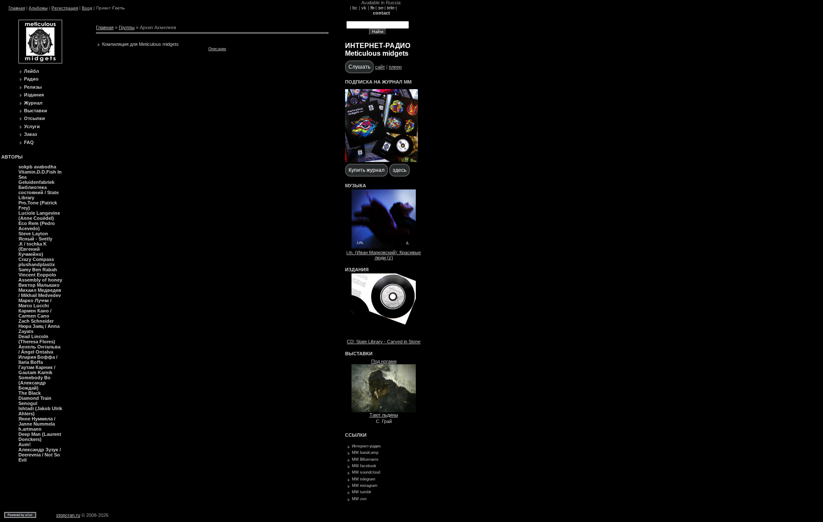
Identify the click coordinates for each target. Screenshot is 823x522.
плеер (395, 66)
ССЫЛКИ (355, 435)
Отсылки (34, 118)
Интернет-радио (366, 446)
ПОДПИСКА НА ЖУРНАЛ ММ (378, 81)
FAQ (29, 142)
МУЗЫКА (355, 185)
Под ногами (383, 361)
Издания (34, 94)
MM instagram (365, 485)
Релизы (33, 87)
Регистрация (64, 8)
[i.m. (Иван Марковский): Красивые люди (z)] (383, 246)
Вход (87, 8)
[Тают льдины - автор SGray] (383, 410)
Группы (127, 27)
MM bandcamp (365, 452)
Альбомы (38, 8)
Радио (31, 78)
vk (363, 7)
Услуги (32, 126)
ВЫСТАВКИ (358, 353)
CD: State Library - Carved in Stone (384, 341)
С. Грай (384, 421)
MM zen (359, 499)
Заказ (30, 134)
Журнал (33, 102)
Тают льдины (383, 414)
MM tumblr (361, 492)
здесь (399, 170)
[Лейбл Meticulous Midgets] (40, 61)
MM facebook (364, 466)
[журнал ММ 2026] (381, 160)
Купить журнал (366, 170)
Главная (17, 8)
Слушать (359, 67)
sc (381, 7)
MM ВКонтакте (365, 459)
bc (354, 7)
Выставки (35, 110)
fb (372, 7)
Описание (217, 49)
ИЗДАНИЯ (357, 269)
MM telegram (363, 479)
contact (381, 12)
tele (391, 7)
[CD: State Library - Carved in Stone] (383, 336)
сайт (380, 66)
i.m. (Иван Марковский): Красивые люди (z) (383, 255)
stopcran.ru (68, 515)
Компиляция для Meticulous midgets (140, 44)
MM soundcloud (366, 472)
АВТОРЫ (12, 156)
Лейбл (31, 71)
